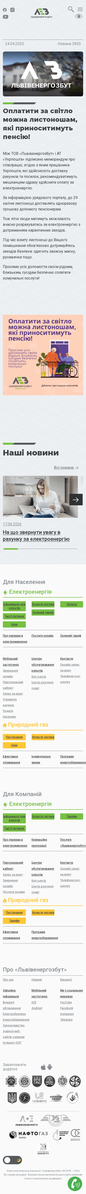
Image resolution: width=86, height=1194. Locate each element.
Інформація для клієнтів (14, 606)
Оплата (72, 604)
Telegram (66, 1019)
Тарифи (72, 816)
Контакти (66, 658)
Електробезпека (14, 1014)
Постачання (14, 737)
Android (37, 1008)
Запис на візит (13, 693)
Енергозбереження (16, 1019)
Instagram (67, 1014)
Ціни (14, 624)
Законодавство (14, 1025)
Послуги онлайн (43, 635)
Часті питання (14, 616)
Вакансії (66, 979)
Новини (37, 979)
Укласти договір (43, 604)
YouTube (66, 1002)
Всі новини (64, 467)
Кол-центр (39, 676)
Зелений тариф (43, 612)
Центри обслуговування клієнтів (43, 664)
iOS (34, 1002)
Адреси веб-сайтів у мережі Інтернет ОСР (14, 1037)
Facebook (66, 1008)
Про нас (8, 979)
